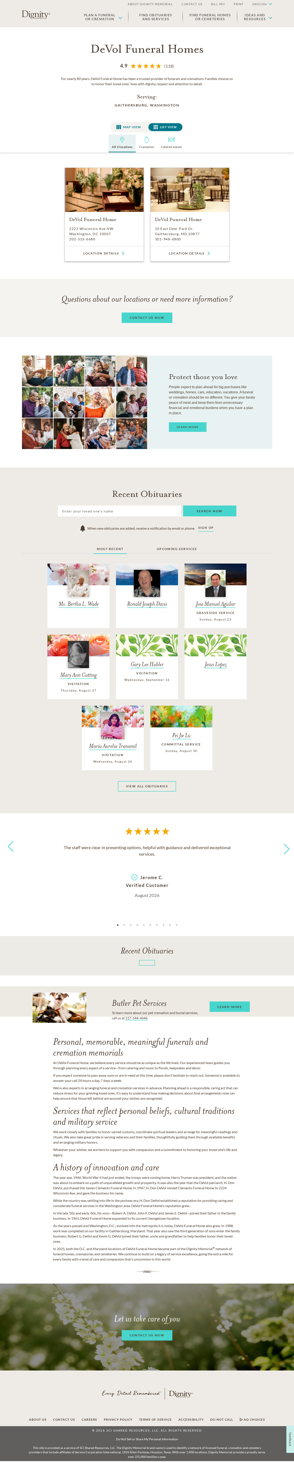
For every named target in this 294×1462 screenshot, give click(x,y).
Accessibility (191, 1419)
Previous (9, 854)
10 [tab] (176, 925)
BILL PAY (218, 4)
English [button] (259, 4)
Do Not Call (221, 1419)
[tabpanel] (147, 870)
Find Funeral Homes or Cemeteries (210, 17)
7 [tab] (157, 925)
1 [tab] (118, 925)
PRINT (239, 4)
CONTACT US (191, 4)
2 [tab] (124, 925)
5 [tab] (144, 925)
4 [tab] (137, 925)
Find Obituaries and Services (155, 17)
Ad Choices (254, 1419)
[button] (260, 4)
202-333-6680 (82, 239)
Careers (89, 1419)
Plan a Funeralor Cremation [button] (100, 17)
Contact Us (64, 1419)
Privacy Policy (118, 1419)
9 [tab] (170, 925)
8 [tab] (163, 925)
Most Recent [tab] (110, 549)
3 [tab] (131, 925)
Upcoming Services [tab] (177, 549)
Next (283, 846)
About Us (38, 1419)
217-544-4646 (136, 1018)
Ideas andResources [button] (255, 17)
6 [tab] (150, 925)
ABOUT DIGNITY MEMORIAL (150, 4)
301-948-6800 (168, 239)
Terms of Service (155, 1419)
